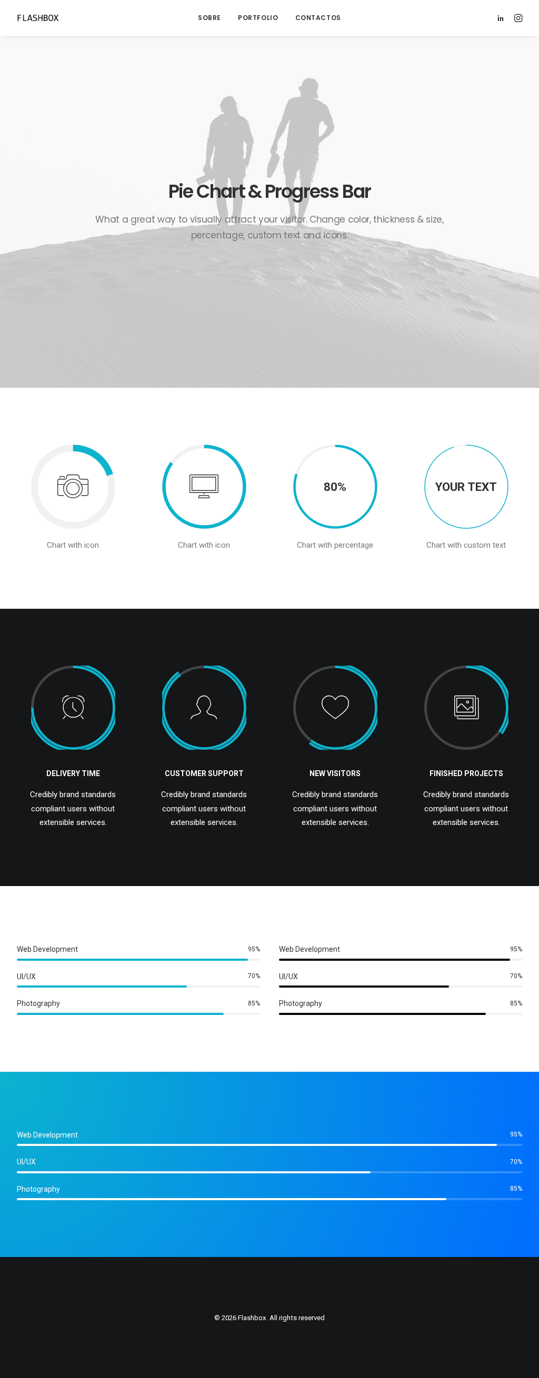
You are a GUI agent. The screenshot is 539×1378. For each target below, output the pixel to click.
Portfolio (258, 17)
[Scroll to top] (519, 1357)
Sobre (209, 17)
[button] (502, 18)
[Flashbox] (38, 18)
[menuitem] (209, 18)
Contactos (318, 17)
